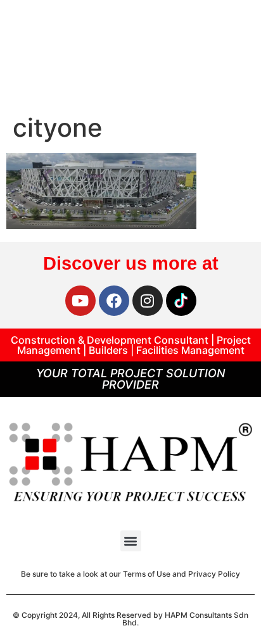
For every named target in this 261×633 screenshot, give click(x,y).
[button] (130, 540)
